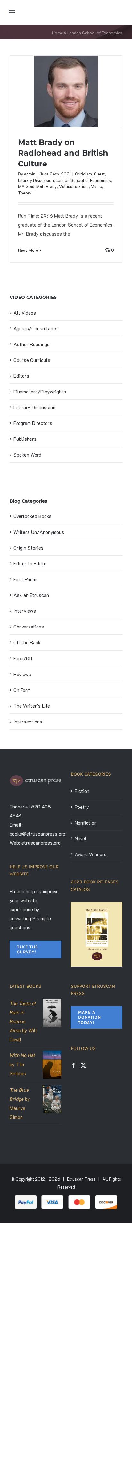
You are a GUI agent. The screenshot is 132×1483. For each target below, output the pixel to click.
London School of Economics (83, 180)
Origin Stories (28, 547)
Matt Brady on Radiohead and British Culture (63, 152)
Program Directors (32, 423)
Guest (99, 173)
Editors (21, 376)
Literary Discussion (36, 180)
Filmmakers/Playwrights (39, 391)
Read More (28, 250)
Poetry (82, 807)
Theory (24, 192)
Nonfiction (86, 822)
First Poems (26, 579)
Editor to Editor (30, 563)
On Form (22, 690)
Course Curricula (31, 360)
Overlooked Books (32, 516)
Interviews (24, 611)
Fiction (82, 791)
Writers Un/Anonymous (38, 532)
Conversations (28, 626)
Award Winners (91, 854)
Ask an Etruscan (31, 595)
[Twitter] (83, 1065)
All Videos (24, 312)
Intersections (27, 721)
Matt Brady (46, 186)
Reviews (22, 674)
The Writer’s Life (31, 706)
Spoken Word (27, 454)
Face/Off (23, 658)
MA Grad (26, 186)
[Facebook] (73, 1065)
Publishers (25, 439)
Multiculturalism (74, 186)
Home (57, 32)
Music (96, 186)
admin (29, 173)
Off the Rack (27, 642)
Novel (81, 838)
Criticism (83, 173)
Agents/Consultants (35, 328)
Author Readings (31, 344)
